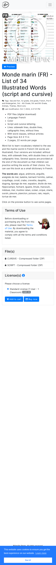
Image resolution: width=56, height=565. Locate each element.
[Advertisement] (28, 425)
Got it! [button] (28, 560)
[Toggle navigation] (50, 4)
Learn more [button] (40, 553)
